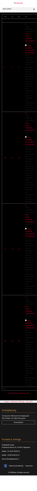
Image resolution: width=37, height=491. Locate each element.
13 (26, 113)
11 (12, 157)
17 (5, 249)
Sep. (24, 393)
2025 (10, 393)
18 (12, 249)
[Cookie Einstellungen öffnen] (15, 490)
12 (19, 157)
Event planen (18, 422)
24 (5, 341)
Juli (13, 393)
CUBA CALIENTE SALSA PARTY (30, 38)
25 (12, 341)
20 (26, 205)
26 (19, 341)
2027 (27, 393)
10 (5, 157)
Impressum (29, 466)
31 (5, 388)
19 (19, 249)
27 (26, 297)
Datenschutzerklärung (16, 466)
